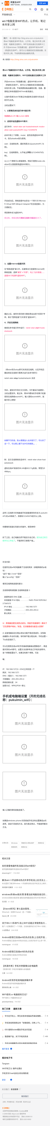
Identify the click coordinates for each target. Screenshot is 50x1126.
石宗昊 (4, 901)
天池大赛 (19, 1102)
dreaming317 (6, 873)
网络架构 (14, 847)
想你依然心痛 (6, 987)
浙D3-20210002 (25, 1119)
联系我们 (25, 1096)
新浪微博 (14, 1089)
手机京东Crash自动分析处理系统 (15, 1073)
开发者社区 (10, 1102)
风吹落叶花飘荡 (7, 887)
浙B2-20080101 (27, 1116)
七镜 (3, 973)
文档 (4, 1102)
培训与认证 (27, 1102)
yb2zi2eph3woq (7, 1002)
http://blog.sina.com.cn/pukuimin (24, 59)
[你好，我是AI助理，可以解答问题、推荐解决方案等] (35, 9)
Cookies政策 (23, 1111)
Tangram (5, 1063)
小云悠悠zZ (6, 930)
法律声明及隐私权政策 (10, 1111)
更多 (4, 1079)
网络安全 (24, 847)
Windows (14, 843)
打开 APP (42, 3)
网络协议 (41, 843)
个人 (46, 14)
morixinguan (6, 944)
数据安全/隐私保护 (27, 843)
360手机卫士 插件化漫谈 (12, 1068)
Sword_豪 (5, 916)
